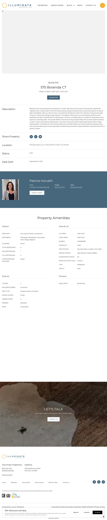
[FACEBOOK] (94, 482)
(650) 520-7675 (60, 187)
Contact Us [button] (53, 419)
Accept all (97, 512)
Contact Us (66, 482)
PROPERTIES (43, 5)
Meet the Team (53, 482)
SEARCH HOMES (57, 5)
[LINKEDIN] (103, 482)
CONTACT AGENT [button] (37, 193)
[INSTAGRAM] (98, 482)
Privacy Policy (100, 507)
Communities (26, 482)
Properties (14, 482)
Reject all (75, 512)
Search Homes (39, 482)
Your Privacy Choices (53, 518)
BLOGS (69, 5)
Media (79, 5)
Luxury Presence (17, 507)
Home (4, 482)
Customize (87, 512)
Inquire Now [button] (53, 97)
